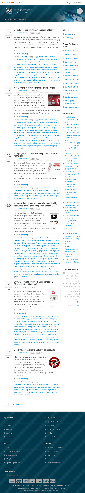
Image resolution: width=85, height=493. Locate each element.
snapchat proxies (29, 266)
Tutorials (68, 38)
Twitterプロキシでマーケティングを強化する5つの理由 (72, 173)
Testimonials (76, 305)
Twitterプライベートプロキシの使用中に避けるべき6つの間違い (72, 166)
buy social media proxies (29, 64)
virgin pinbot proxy (20, 83)
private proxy (52, 327)
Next (17, 404)
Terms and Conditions (54, 463)
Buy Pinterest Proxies (72, 76)
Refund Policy (51, 455)
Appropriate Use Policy (54, 447)
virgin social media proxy (45, 342)
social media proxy (20, 80)
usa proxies (22, 339)
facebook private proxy (39, 248)
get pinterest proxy (29, 190)
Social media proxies (53, 77)
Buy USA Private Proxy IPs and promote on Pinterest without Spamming (33, 283)
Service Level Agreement (55, 459)
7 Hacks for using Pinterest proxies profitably (33, 29)
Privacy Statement (53, 451)
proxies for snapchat (35, 261)
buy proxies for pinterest (22, 62)
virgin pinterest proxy (50, 146)
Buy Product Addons (72, 107)
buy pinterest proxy (51, 59)
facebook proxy (19, 251)
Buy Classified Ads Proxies (71, 92)
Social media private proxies (35, 77)
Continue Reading (21, 54)
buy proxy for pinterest (48, 246)
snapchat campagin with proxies (25, 264)
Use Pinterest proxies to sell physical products (34, 349)
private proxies (48, 258)
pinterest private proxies (49, 70)
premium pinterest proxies (46, 72)
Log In (8, 421)
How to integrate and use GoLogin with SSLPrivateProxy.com (72, 129)
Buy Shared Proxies (71, 58)
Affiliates (9, 437)
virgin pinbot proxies (52, 80)
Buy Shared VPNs (70, 62)
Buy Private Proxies (71, 51)
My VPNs (9, 433)
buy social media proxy (45, 64)
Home (10, 20)
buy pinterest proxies (37, 59)
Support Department (13, 463)
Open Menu (80, 11)
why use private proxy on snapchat (48, 274)
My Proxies (9, 429)
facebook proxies (53, 248)
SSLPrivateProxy (21, 33)
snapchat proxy (41, 266)
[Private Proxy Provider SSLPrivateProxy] (21, 11)
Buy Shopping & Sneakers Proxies (70, 102)
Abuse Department (12, 455)
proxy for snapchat (48, 261)
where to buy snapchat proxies (24, 271)
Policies (56, 491)
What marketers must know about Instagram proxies (72, 217)
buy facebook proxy (52, 240)
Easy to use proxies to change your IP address (72, 137)
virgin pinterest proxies (34, 146)
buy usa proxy (32, 321)
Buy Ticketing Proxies (72, 87)
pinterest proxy (31, 72)
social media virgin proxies (36, 80)
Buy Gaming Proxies (71, 97)
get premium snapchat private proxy (32, 253)
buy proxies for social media (40, 62)
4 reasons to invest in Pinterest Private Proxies (34, 87)
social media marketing (34, 332)
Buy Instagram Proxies (70, 70)
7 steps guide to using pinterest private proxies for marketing (36, 154)
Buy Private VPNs (70, 55)
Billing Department (12, 459)
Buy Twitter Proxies (71, 66)
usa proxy (30, 339)
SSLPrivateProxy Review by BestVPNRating (70, 181)
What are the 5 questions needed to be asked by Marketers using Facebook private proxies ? (35, 204)
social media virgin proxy (28, 337)
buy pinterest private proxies (44, 57)
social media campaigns (47, 75)
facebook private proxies (22, 248)
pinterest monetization (32, 70)
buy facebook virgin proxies (23, 243)
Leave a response (34, 83)
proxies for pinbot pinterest (29, 196)
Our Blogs (68, 34)
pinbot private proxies (32, 67)
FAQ (7, 447)
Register (78, 3)
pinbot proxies (45, 67)
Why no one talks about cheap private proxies (71, 210)
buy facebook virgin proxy (41, 243)
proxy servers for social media (43, 329)
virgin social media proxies (27, 342)
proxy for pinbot (33, 75)
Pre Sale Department (13, 451)
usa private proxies (43, 337)
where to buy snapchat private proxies (47, 269)
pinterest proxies (19, 72)
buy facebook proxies (37, 240)
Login (69, 3)
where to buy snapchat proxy (45, 271)
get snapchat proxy (51, 253)
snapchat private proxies (44, 264)
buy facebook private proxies (44, 238)
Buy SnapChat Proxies (72, 79)
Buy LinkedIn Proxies (72, 83)
